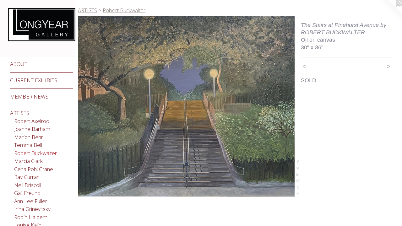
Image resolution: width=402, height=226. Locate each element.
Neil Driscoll (27, 185)
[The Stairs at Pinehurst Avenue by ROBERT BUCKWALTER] (186, 106)
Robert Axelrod (31, 121)
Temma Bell (28, 144)
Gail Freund (27, 192)
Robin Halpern (30, 217)
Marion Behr (28, 137)
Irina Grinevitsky (32, 209)
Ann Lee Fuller (30, 201)
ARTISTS (19, 112)
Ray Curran (27, 176)
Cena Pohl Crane (33, 169)
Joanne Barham (32, 128)
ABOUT (18, 63)
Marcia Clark (28, 160)
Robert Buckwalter (35, 153)
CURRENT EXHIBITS (33, 80)
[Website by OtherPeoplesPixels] (389, 12)
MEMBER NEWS (29, 96)
